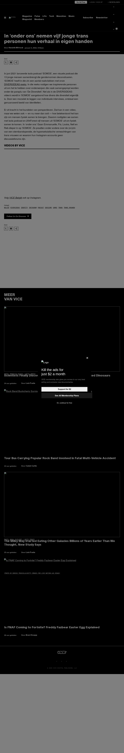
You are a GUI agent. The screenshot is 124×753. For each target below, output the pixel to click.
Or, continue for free (64, 403)
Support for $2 (64, 389)
